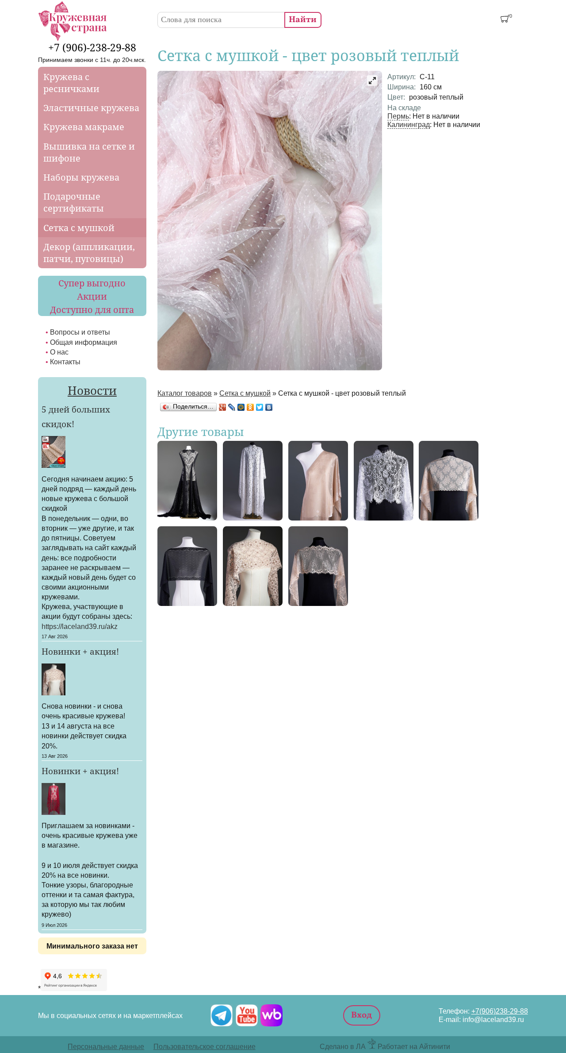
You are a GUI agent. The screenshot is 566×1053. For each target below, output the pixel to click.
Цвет (396, 97)
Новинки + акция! (80, 651)
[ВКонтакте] (269, 407)
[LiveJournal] (232, 407)
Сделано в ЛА (343, 1046)
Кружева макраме (83, 127)
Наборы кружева (81, 177)
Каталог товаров (184, 393)
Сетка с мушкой (245, 393)
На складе (404, 108)
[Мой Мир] (241, 407)
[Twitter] (259, 407)
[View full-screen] (372, 80)
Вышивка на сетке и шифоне (89, 152)
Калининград (408, 124)
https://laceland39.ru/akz (80, 626)
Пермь (398, 116)
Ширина (401, 87)
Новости (92, 390)
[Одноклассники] (250, 407)
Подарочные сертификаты (73, 202)
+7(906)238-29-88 (499, 1011)
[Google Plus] (222, 407)
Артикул (401, 77)
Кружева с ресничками (71, 83)
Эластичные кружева (91, 108)
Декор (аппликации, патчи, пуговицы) (89, 253)
